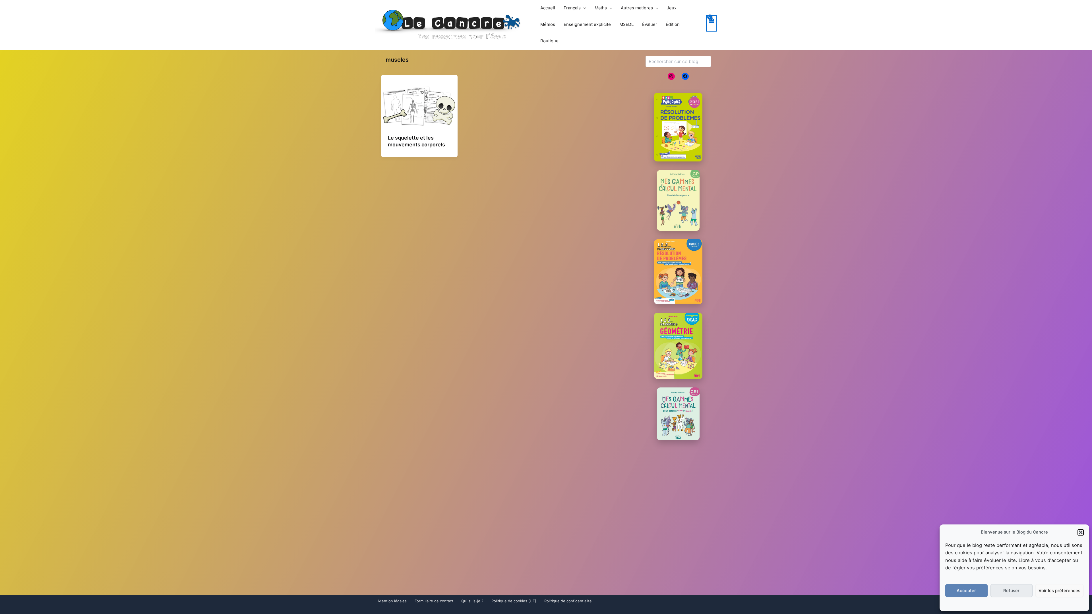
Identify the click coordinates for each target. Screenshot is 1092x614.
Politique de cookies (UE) (513, 601)
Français (572, 8)
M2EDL (626, 24)
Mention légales (392, 601)
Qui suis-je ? (472, 601)
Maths (601, 8)
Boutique (549, 40)
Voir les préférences (1059, 590)
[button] (1080, 532)
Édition (673, 24)
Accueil (547, 8)
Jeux (672, 8)
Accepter (966, 590)
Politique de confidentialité (568, 601)
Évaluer (649, 24)
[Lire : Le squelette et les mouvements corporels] (419, 106)
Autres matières (637, 8)
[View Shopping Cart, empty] (711, 23)
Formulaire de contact (434, 601)
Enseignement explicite (587, 24)
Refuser (1011, 590)
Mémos (547, 24)
